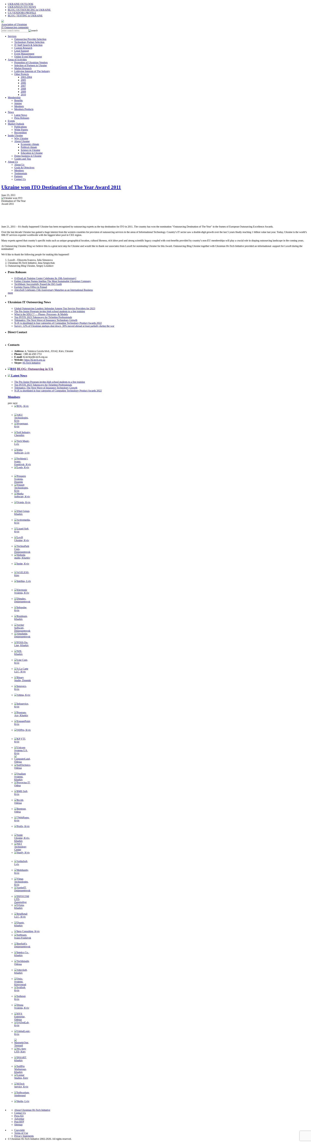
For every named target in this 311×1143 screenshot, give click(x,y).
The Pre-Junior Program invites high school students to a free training (49, 311)
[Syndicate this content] (12, 369)
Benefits (18, 100)
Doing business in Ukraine (27, 156)
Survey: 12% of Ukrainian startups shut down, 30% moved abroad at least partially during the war (64, 326)
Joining (18, 103)
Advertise (19, 1118)
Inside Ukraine (15, 135)
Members (19, 106)
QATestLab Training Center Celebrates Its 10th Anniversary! (45, 278)
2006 (23, 83)
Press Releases (21, 118)
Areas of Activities (17, 59)
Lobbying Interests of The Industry (32, 71)
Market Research (23, 68)
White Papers (21, 129)
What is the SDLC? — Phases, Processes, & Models (41, 314)
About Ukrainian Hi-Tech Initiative (32, 1110)
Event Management (24, 53)
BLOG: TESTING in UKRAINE (25, 15)
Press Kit (18, 1115)
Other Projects (21, 74)
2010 (23, 94)
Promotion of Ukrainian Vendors (31, 62)
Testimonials (20, 173)
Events (11, 120)
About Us (13, 161)
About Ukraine (22, 141)
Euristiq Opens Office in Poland (30, 287)
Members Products (23, 109)
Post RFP (19, 1121)
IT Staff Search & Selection (28, 45)
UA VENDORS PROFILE (22, 12)
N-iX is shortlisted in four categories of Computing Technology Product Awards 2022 (58, 323)
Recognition (20, 132)
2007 (23, 85)
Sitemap (18, 1124)
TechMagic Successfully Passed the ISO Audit (38, 284)
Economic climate (30, 144)
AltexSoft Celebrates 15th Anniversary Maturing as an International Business (53, 290)
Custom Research (23, 48)
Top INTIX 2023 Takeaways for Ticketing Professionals (43, 317)
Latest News (20, 115)
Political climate (29, 147)
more (10, 293)
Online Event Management (28, 56)
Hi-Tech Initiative (31, 362)
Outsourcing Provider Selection (30, 39)
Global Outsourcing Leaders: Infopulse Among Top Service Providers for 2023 (54, 308)
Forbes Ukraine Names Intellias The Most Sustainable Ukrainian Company (52, 281)
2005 (23, 80)
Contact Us (20, 179)
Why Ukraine (21, 138)
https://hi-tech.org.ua (34, 359)
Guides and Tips (22, 158)
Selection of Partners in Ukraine (30, 65)
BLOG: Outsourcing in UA (35, 369)
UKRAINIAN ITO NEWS (22, 7)
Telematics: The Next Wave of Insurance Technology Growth (45, 320)
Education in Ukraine (32, 153)
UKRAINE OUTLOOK (20, 4)
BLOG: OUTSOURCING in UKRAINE (29, 9)
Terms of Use (21, 1133)
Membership (14, 97)
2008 (23, 88)
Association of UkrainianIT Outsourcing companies (15, 26)
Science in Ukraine (30, 150)
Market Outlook (16, 123)
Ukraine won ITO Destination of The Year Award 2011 (61, 187)
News (11, 112)
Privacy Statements (24, 1136)
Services (12, 36)
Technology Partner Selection (29, 42)
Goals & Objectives (24, 167)
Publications (20, 126)
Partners (18, 176)
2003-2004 (26, 77)
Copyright (19, 1130)
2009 (23, 91)
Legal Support (21, 50)
